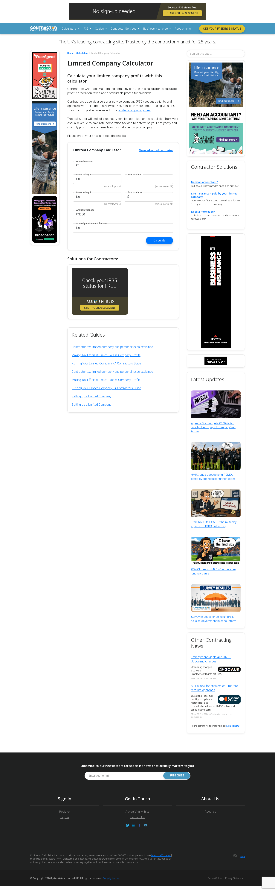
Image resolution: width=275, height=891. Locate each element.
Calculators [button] (69, 28)
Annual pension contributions (91, 224)
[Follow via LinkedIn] (134, 825)
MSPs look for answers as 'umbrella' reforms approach (214, 688)
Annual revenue (84, 161)
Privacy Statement (234, 878)
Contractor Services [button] (124, 28)
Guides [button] (100, 28)
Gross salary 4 (135, 192)
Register (64, 811)
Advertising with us (137, 811)
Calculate (159, 240)
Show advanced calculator (156, 150)
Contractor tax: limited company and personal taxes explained (112, 347)
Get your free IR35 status (222, 28)
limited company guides (135, 110)
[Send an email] (145, 825)
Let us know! (232, 726)
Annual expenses (85, 210)
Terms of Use (215, 878)
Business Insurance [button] (156, 28)
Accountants (183, 28)
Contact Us (137, 817)
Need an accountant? (204, 182)
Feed (242, 856)
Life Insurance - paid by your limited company (214, 195)
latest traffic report (161, 855)
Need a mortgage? (203, 211)
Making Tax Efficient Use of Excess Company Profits (106, 355)
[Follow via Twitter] (128, 825)
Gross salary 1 (83, 175)
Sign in (64, 817)
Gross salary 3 (135, 175)
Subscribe (176, 775)
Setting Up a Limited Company (91, 396)
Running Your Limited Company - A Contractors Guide (106, 363)
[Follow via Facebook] (140, 825)
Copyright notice (111, 878)
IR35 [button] (86, 28)
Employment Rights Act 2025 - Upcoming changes (211, 659)
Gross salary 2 (83, 192)
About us (210, 811)
